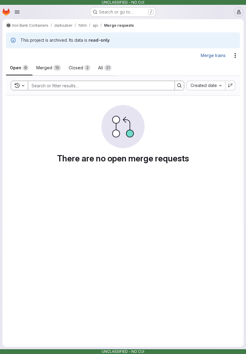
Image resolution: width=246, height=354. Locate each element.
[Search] (179, 85)
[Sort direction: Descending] (230, 85)
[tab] (19, 67)
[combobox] (206, 85)
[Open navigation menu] (17, 12)
